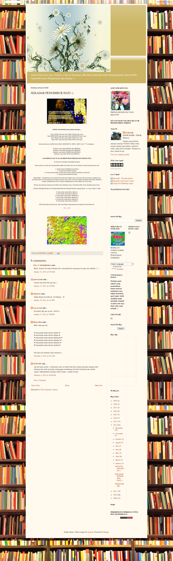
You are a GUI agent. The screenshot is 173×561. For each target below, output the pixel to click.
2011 (115, 491)
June (117, 449)
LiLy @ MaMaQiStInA (42, 265)
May (117, 453)
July (117, 446)
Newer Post (35, 385)
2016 (115, 411)
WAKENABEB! (119, 485)
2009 (115, 498)
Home (67, 385)
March (118, 460)
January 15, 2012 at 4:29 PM (44, 286)
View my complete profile (120, 154)
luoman (90, 532)
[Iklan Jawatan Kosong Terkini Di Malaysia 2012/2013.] (126, 518)
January (118, 463)
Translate (120, 269)
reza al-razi (37, 308)
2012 (115, 425)
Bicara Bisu (38, 322)
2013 (115, 421)
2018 (115, 404)
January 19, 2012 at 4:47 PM (44, 300)
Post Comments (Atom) (49, 389)
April (118, 456)
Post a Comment (40, 380)
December (119, 428)
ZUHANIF (37, 363)
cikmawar (37, 293)
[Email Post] (58, 253)
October (119, 439)
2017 (115, 407)
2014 (115, 418)
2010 (115, 494)
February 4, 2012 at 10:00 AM (45, 375)
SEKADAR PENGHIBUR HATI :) (119, 477)
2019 (115, 401)
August (118, 442)
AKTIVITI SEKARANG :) (119, 468)
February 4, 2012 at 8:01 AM (44, 356)
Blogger (106, 532)
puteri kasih (38, 279)
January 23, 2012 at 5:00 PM (44, 314)
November (119, 433)
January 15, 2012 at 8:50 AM (44, 272)
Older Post (98, 385)
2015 (115, 414)
